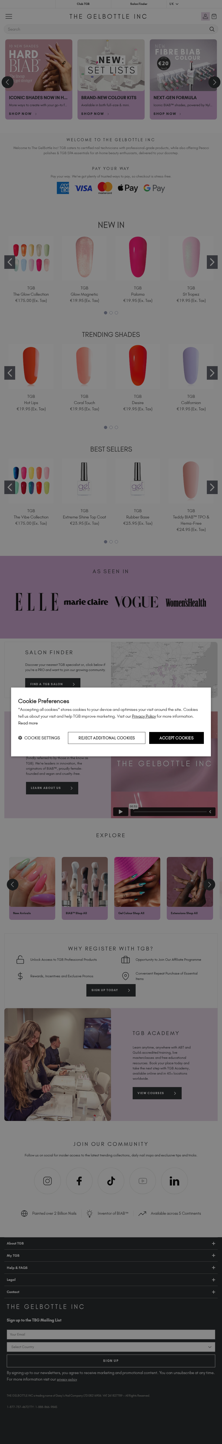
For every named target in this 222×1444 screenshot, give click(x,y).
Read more (28, 723)
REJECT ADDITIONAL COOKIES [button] (107, 737)
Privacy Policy (144, 716)
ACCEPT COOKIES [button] (176, 737)
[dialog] (111, 722)
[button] (39, 738)
